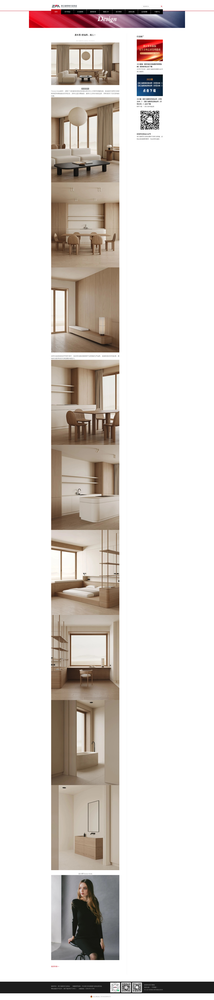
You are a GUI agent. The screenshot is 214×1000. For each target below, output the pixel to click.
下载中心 (157, 12)
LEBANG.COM (89, 988)
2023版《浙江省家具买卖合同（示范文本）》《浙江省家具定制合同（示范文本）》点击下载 (149, 101)
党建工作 (106, 12)
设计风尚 (119, 12)
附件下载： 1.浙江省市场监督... (146, 106)
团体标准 (93, 12)
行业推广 (140, 36)
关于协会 (67, 12)
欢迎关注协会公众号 (144, 134)
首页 (56, 12)
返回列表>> (55, 966)
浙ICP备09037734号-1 (70, 988)
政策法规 (131, 12)
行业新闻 (80, 12)
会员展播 (144, 12)
